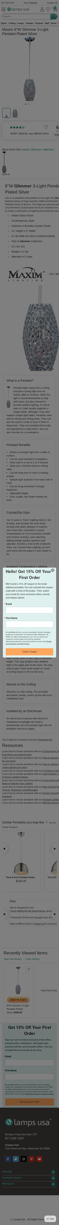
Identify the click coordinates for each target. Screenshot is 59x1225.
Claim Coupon (29, 651)
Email (9, 604)
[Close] (53, 570)
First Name (11, 618)
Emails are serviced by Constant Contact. (28, 642)
